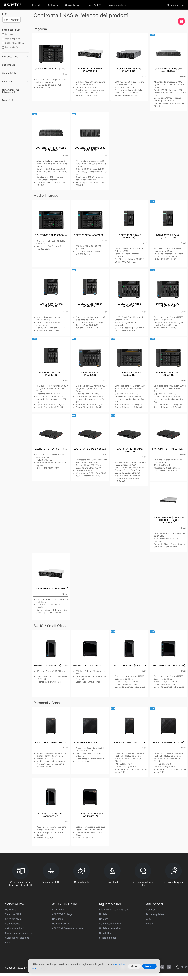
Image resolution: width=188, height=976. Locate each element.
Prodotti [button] (37, 5)
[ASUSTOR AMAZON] (181, 22)
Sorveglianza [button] (72, 5)
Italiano (173, 5)
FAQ (7, 942)
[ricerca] (183, 5)
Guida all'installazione (17, 937)
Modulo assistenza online (19, 933)
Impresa (9, 34)
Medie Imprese (12, 38)
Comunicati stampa (110, 923)
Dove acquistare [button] (117, 5)
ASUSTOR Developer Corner (68, 928)
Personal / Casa (13, 47)
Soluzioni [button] (53, 5)
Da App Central (60, 923)
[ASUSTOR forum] (169, 967)
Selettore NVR (13, 918)
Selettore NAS (13, 914)
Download (10, 909)
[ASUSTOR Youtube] (162, 967)
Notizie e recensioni (110, 928)
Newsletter (105, 933)
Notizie (103, 914)
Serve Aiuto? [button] (94, 5)
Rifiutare (134, 966)
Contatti (103, 918)
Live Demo (58, 909)
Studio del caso (107, 937)
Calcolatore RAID (14, 928)
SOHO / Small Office (15, 43)
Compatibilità (12, 923)
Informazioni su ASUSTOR (113, 909)
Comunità (57, 918)
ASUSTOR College (62, 914)
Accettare (149, 966)
